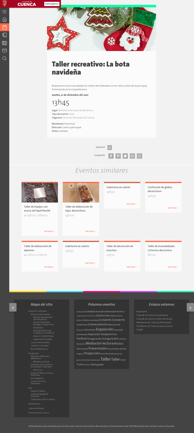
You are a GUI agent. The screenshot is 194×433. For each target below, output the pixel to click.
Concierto (105, 320)
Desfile (117, 325)
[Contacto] (4, 50)
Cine (107, 315)
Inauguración (94, 339)
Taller (71, 114)
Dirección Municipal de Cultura (78, 118)
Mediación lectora (99, 343)
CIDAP (139, 330)
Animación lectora (115, 312)
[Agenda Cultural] (4, 27)
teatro (123, 360)
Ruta (84, 360)
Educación (80, 330)
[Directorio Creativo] (4, 35)
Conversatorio (97, 324)
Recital (102, 354)
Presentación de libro (117, 349)
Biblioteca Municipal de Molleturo (76, 110)
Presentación (98, 348)
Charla (100, 315)
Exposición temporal (100, 334)
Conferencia (82, 325)
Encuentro (90, 330)
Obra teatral (82, 349)
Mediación (81, 344)
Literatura (122, 339)
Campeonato (82, 316)
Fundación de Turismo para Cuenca (154, 326)
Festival (82, 338)
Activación (81, 312)
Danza (110, 325)
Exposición (104, 329)
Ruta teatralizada (93, 360)
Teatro (80, 364)
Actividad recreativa (95, 312)
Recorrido (110, 354)
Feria (114, 334)
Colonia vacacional (90, 320)
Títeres (87, 365)
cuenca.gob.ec (51, 4)
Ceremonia (91, 316)
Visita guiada (97, 364)
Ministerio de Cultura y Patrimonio (153, 322)
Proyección (92, 353)
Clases (113, 316)
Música (118, 343)
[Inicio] (4, 19)
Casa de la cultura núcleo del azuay (154, 319)
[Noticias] (4, 43)
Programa (80, 354)
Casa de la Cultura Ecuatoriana (152, 315)
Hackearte (141, 311)
